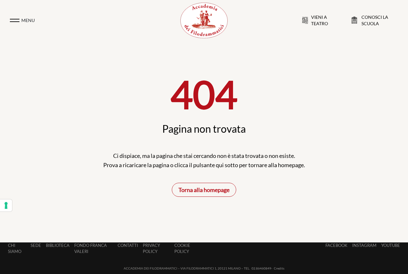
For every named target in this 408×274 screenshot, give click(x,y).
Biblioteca (57, 245)
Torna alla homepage (203, 189)
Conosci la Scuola (374, 20)
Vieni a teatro (319, 20)
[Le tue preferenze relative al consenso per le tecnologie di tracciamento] (6, 205)
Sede (36, 245)
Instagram (364, 245)
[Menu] (14, 20)
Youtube (390, 245)
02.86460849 (261, 268)
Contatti (128, 245)
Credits (279, 268)
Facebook (336, 245)
